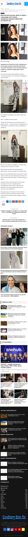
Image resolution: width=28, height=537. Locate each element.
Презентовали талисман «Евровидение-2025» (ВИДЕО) (15, 477)
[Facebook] (4, 529)
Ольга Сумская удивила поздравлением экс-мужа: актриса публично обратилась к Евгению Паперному (17, 470)
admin (3, 22)
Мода (2, 500)
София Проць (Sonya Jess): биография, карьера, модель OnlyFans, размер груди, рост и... (7, 401)
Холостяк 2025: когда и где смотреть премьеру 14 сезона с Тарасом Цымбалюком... (20, 385)
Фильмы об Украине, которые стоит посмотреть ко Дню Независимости (16, 336)
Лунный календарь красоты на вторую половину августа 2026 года (17, 329)
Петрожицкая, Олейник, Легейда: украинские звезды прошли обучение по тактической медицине (14, 248)
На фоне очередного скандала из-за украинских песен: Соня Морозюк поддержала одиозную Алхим (14, 212)
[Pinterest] (15, 529)
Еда (3, 492)
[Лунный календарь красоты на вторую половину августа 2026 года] (4, 330)
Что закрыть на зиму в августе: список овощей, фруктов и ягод (17, 322)
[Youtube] (19, 529)
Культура (2, 13)
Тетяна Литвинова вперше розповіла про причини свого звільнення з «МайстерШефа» (13, 295)
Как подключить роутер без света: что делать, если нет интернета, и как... (6, 385)
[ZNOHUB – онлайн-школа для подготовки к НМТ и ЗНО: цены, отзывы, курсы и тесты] (14, 354)
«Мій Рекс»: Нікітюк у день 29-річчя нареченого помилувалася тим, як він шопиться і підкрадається (16, 446)
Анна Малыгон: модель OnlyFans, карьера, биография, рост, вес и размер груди (20, 401)
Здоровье (3, 490)
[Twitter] (8, 529)
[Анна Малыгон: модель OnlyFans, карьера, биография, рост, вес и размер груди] (20, 393)
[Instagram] (12, 529)
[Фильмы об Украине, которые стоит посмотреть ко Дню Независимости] (4, 337)
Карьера (3, 502)
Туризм (2, 506)
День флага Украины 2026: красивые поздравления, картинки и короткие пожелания (17, 315)
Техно (2, 504)
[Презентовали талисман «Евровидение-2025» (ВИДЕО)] (4, 478)
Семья (2, 496)
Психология (3, 508)
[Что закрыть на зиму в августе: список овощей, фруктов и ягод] (4, 323)
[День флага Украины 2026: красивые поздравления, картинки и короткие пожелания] (4, 315)
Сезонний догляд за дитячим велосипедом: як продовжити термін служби (17, 307)
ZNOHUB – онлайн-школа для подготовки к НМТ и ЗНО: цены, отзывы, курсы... (11, 365)
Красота (2, 498)
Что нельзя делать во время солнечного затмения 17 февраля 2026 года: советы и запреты (17, 454)
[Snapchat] (23, 529)
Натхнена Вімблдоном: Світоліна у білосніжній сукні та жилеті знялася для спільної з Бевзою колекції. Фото (14, 272)
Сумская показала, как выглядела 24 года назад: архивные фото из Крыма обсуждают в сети (17, 439)
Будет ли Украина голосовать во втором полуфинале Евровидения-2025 (17, 463)
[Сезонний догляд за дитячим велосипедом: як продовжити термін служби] (4, 307)
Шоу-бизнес (3, 494)
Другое (2, 488)
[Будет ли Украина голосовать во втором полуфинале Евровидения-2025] (4, 464)
